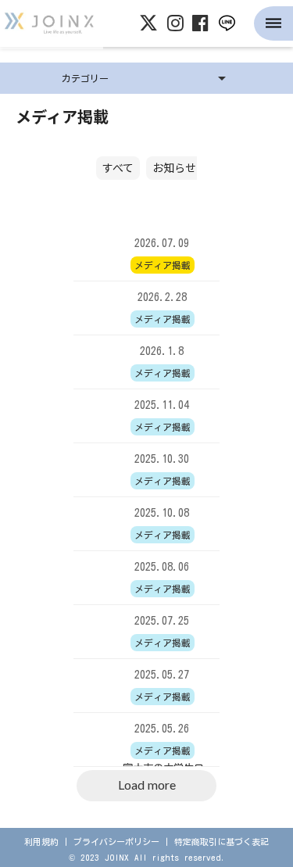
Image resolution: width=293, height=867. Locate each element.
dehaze (273, 23)
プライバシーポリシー (116, 841)
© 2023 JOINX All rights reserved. (147, 857)
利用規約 (41, 841)
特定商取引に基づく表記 (221, 841)
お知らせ (174, 167)
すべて (118, 167)
